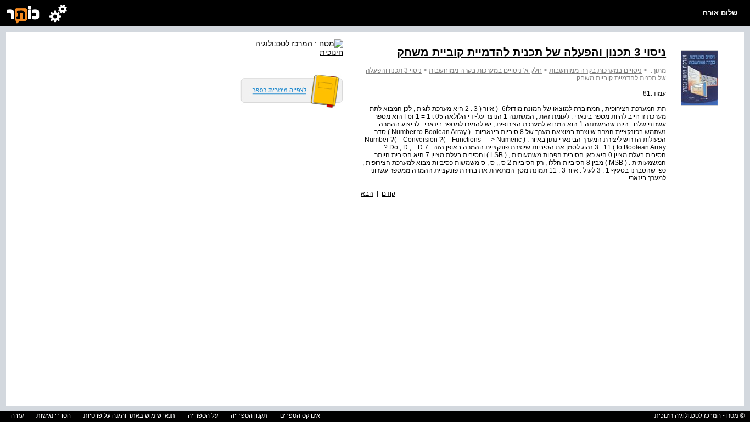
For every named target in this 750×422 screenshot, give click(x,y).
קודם (388, 193)
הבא (367, 193)
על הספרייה (203, 415)
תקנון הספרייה (249, 415)
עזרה (17, 415)
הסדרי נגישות (53, 415)
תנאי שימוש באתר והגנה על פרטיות (129, 415)
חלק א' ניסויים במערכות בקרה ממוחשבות (485, 70)
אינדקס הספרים (300, 415)
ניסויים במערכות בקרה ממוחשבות (595, 70)
